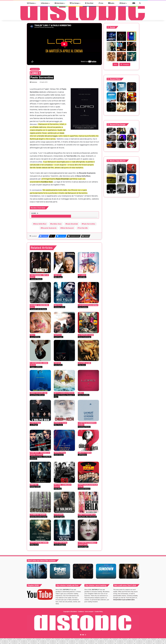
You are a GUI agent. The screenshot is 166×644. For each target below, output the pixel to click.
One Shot (90, 3)
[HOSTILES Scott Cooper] (64, 322)
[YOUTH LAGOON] (121, 188)
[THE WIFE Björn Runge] (64, 262)
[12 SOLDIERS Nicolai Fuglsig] (64, 502)
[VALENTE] (121, 178)
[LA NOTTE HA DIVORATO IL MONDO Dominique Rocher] (88, 410)
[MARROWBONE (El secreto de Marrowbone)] (121, 97)
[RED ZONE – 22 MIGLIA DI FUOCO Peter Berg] (64, 472)
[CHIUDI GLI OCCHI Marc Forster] (64, 410)
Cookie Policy (99, 611)
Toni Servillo (83, 228)
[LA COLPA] (131, 168)
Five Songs (75, 3)
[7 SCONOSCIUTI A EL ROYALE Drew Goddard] (88, 292)
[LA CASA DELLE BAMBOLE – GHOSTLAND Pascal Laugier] (88, 530)
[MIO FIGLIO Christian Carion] (64, 292)
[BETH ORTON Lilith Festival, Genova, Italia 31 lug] (121, 46)
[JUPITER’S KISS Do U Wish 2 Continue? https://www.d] (131, 36)
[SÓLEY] (121, 168)
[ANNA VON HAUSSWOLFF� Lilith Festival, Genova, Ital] (111, 46)
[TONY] (121, 107)
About (123, 3)
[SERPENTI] (111, 188)
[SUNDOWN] (111, 97)
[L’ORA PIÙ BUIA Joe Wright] (40, 410)
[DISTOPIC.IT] (83, 10)
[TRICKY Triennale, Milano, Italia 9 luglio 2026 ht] (111, 56)
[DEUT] (111, 168)
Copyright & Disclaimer (70, 611)
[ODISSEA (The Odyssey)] (131, 107)
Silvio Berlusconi (67, 228)
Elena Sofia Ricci (40, 224)
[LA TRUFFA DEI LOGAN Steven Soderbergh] (88, 322)
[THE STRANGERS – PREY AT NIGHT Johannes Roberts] (40, 262)
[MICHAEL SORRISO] (121, 145)
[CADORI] (131, 178)
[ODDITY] (111, 107)
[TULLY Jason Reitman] (40, 322)
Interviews (60, 3)
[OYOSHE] (121, 131)
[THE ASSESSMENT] (131, 97)
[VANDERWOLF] (131, 145)
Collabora (81, 611)
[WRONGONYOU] (111, 138)
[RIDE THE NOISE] (111, 131)
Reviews (45, 3)
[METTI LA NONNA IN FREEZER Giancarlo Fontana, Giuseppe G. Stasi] (64, 380)
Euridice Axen (56, 224)
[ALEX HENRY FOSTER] (111, 145)
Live (101, 3)
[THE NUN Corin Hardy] (64, 350)
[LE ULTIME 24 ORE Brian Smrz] (88, 350)
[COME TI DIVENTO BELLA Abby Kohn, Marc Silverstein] (88, 502)
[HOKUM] (131, 87)
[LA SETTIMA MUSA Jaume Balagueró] (64, 530)
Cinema (32, 3)
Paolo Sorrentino (89, 224)
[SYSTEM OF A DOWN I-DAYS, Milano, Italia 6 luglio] (121, 56)
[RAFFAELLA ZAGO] (131, 138)
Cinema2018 (35, 69)
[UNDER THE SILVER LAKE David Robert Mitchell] (40, 380)
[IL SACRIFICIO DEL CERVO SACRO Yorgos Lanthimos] (40, 350)
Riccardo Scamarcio (49, 228)
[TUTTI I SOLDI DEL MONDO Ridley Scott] (40, 530)
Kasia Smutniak (72, 224)
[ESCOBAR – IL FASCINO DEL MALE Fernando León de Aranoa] (40, 292)
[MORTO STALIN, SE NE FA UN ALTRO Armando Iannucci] (88, 472)
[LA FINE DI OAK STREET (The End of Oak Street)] (121, 87)
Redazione (34, 82)
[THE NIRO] (121, 138)
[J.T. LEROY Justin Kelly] (88, 262)
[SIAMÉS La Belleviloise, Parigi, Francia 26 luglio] (131, 46)
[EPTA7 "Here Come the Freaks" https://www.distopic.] (121, 36)
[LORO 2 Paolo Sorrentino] (88, 380)
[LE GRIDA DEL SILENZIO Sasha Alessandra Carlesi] (40, 502)
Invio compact (89, 611)
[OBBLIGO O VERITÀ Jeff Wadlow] (88, 440)
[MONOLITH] (111, 87)
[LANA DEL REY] (131, 188)
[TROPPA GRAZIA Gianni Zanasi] (64, 440)
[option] (37, 571)
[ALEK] (131, 131)
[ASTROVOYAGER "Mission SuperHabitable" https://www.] (111, 36)
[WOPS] (111, 178)
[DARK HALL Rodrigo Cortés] (40, 472)
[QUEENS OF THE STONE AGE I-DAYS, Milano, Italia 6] (131, 56)
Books (112, 3)
